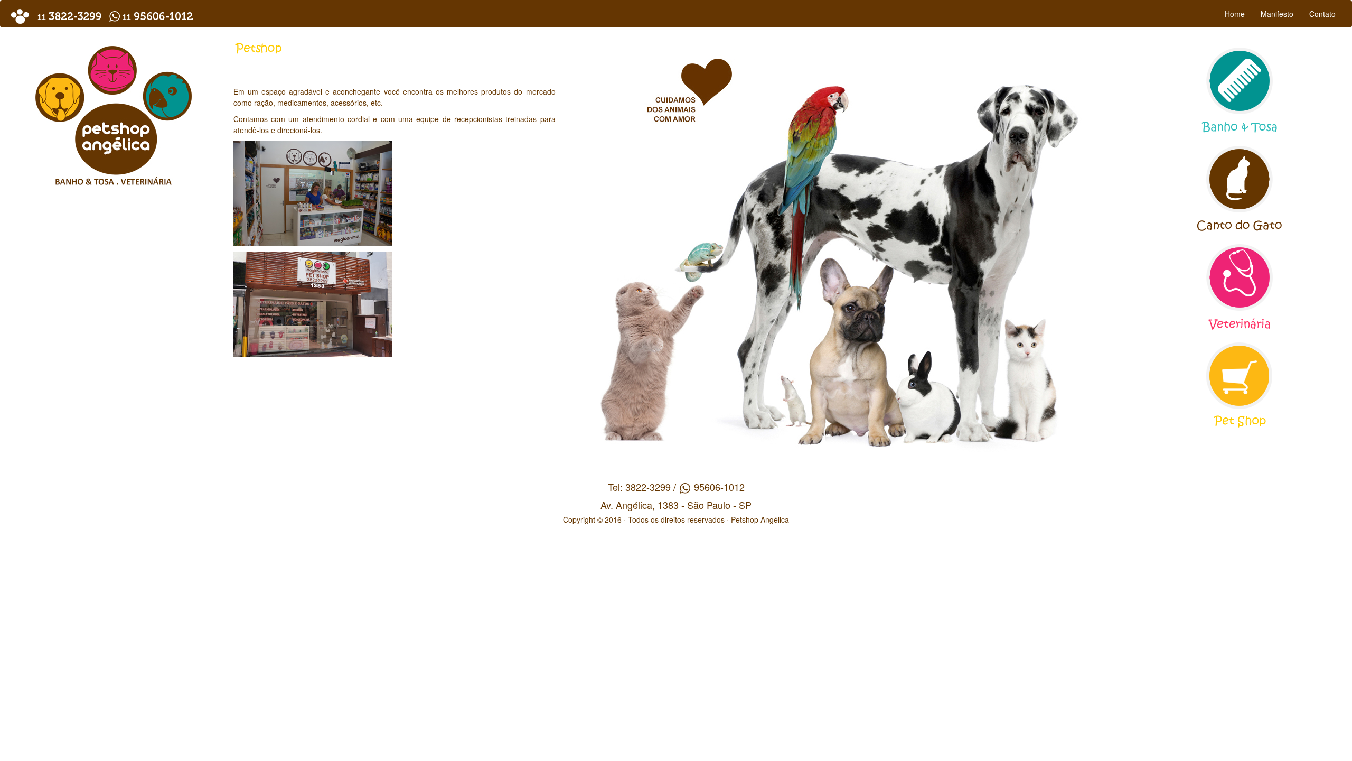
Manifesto (1277, 13)
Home (1235, 13)
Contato (1322, 13)
